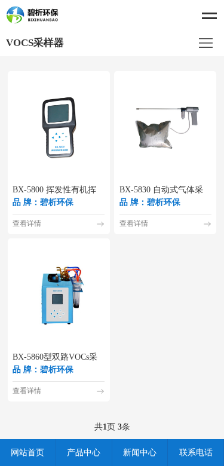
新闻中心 (140, 452)
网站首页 (27, 452)
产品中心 (83, 452)
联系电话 (196, 452)
